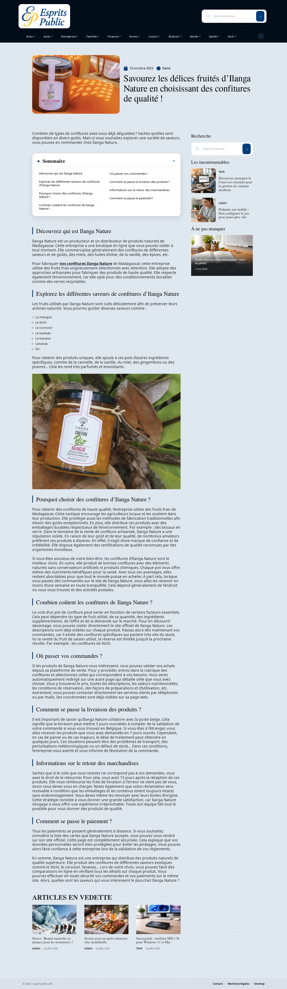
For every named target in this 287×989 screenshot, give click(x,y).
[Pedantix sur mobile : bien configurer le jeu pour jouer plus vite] (203, 210)
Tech (139, 948)
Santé (166, 68)
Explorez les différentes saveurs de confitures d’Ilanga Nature (69, 183)
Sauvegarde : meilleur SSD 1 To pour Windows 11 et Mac (158, 940)
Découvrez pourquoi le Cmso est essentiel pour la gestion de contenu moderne (235, 184)
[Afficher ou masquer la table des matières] (120, 161)
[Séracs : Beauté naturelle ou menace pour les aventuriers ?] (54, 919)
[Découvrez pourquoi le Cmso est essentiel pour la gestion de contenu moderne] (203, 180)
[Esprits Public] (44, 16)
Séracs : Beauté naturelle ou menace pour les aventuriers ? (52, 940)
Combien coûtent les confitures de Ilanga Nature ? (66, 206)
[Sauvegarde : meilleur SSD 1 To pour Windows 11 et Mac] (158, 919)
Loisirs (36, 948)
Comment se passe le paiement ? (131, 198)
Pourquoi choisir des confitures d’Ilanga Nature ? (66, 195)
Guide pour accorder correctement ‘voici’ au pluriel (220, 261)
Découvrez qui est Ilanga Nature (60, 173)
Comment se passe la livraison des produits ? (140, 182)
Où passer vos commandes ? (129, 173)
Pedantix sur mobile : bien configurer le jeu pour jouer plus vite (234, 213)
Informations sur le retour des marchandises (139, 190)
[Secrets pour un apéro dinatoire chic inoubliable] (106, 919)
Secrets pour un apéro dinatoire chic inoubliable (106, 940)
